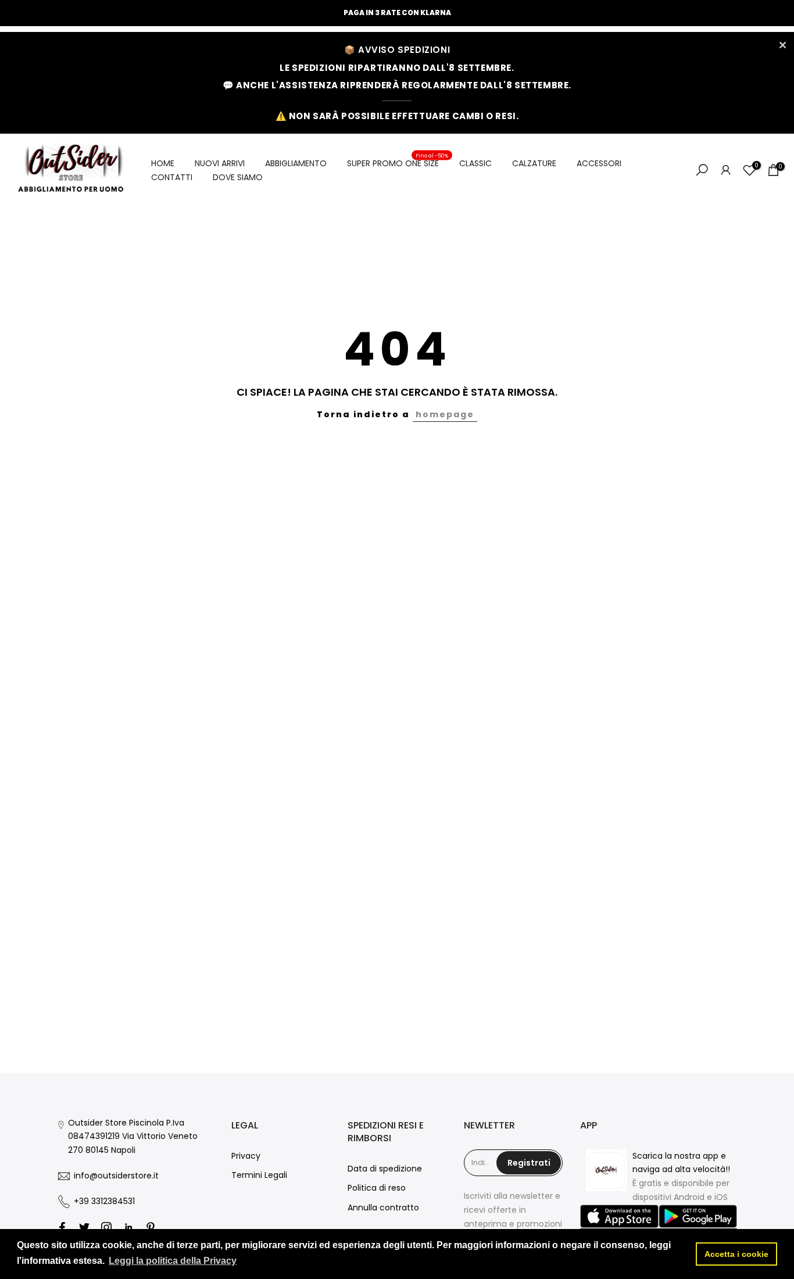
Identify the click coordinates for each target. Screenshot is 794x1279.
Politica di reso (377, 1188)
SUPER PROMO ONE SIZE (397, 162)
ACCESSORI (599, 163)
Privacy (245, 1156)
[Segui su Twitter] (84, 1227)
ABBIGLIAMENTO (296, 163)
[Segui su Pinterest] (150, 1227)
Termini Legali (259, 1175)
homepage (445, 414)
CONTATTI (171, 177)
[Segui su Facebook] (62, 1227)
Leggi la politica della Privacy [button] (173, 1261)
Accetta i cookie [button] (736, 1254)
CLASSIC (475, 163)
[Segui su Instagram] (106, 1227)
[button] (619, 1217)
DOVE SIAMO (238, 177)
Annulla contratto (383, 1207)
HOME (162, 163)
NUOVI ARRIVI (220, 163)
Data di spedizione (385, 1168)
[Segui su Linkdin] (128, 1227)
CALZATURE (534, 163)
